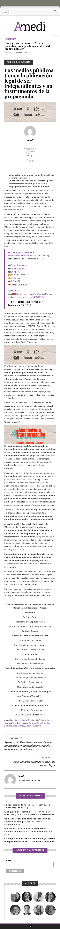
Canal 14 (26, 720)
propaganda (18, 726)
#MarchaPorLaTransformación (22, 255)
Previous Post (13, 738)
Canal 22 (35, 720)
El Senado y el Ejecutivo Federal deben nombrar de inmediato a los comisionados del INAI (28, 831)
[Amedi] (30, 25)
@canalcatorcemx (19, 265)
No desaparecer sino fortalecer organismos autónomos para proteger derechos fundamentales (27, 822)
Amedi (30, 140)
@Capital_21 (17, 271)
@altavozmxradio (19, 284)
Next (56, 36)
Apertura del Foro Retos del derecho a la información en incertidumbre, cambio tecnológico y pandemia (28, 746)
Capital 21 (9, 723)
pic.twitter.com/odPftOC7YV (31, 297)
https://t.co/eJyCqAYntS (27, 294)
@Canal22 (15, 281)
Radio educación (33, 726)
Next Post (49, 758)
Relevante (24, 62)
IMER (17, 723)
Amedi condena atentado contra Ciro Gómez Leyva (34, 763)
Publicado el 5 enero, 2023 (16, 50)
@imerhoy (15, 278)
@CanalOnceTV (18, 268)
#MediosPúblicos (36, 259)
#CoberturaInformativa (18, 252)
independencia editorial (32, 723)
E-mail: (9, 860)
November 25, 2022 (19, 305)
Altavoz (17, 720)
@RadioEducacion (19, 275)
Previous (53, 36)
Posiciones (10, 37)
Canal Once (46, 720)
